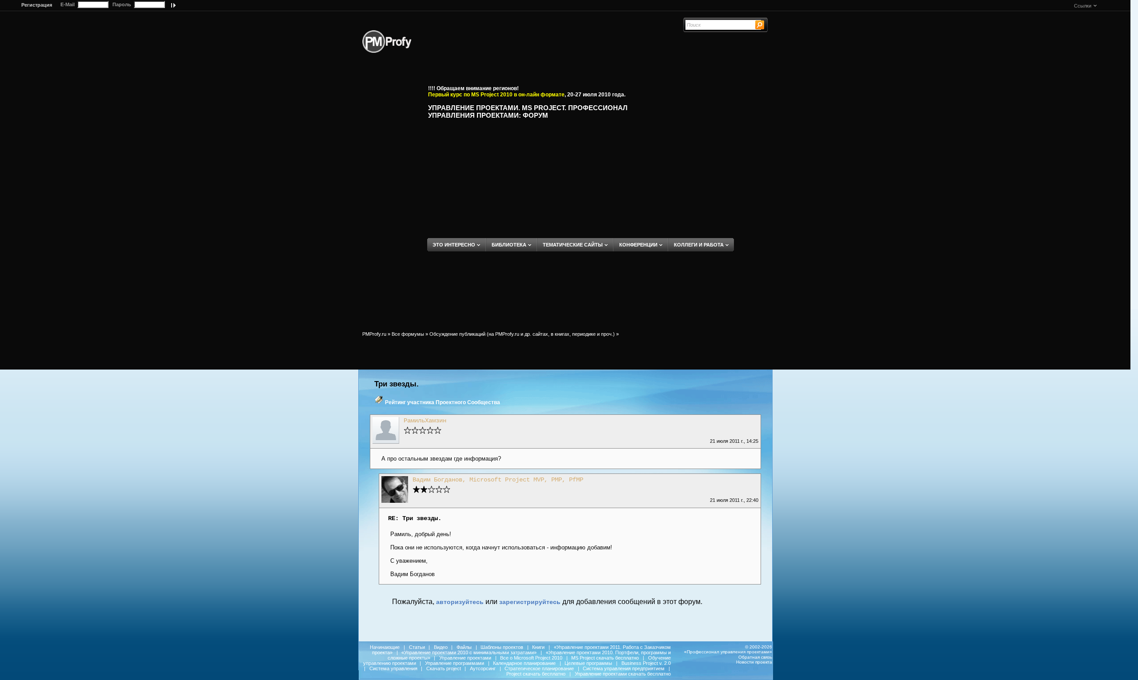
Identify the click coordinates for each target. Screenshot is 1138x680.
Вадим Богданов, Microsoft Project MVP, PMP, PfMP (498, 479)
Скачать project (443, 668)
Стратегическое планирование (539, 668)
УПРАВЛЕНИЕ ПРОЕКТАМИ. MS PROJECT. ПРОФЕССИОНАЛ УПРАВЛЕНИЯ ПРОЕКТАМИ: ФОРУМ (528, 111)
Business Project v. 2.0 (646, 663)
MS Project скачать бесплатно (605, 657)
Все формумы (408, 334)
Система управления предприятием (624, 668)
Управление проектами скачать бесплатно (623, 673)
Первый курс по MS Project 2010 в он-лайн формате (496, 94)
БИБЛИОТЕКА (509, 244)
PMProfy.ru (374, 334)
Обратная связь (755, 657)
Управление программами (454, 663)
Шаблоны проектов (502, 647)
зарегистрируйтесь (530, 601)
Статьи (417, 647)
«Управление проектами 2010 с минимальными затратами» (469, 652)
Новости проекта (754, 662)
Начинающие (385, 647)
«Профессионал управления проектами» (728, 651)
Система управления (393, 668)
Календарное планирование (524, 663)
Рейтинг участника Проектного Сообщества (442, 402)
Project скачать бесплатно (535, 673)
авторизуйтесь (460, 601)
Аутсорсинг (483, 668)
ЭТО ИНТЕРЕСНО (454, 244)
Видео (441, 647)
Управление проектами (465, 657)
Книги (538, 647)
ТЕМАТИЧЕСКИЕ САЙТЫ (573, 244)
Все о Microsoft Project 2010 (531, 657)
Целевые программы (588, 663)
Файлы (464, 647)
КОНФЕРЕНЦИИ (638, 244)
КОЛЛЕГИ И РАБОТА (699, 244)
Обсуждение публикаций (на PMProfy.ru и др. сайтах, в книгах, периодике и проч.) (522, 334)
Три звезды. (396, 384)
